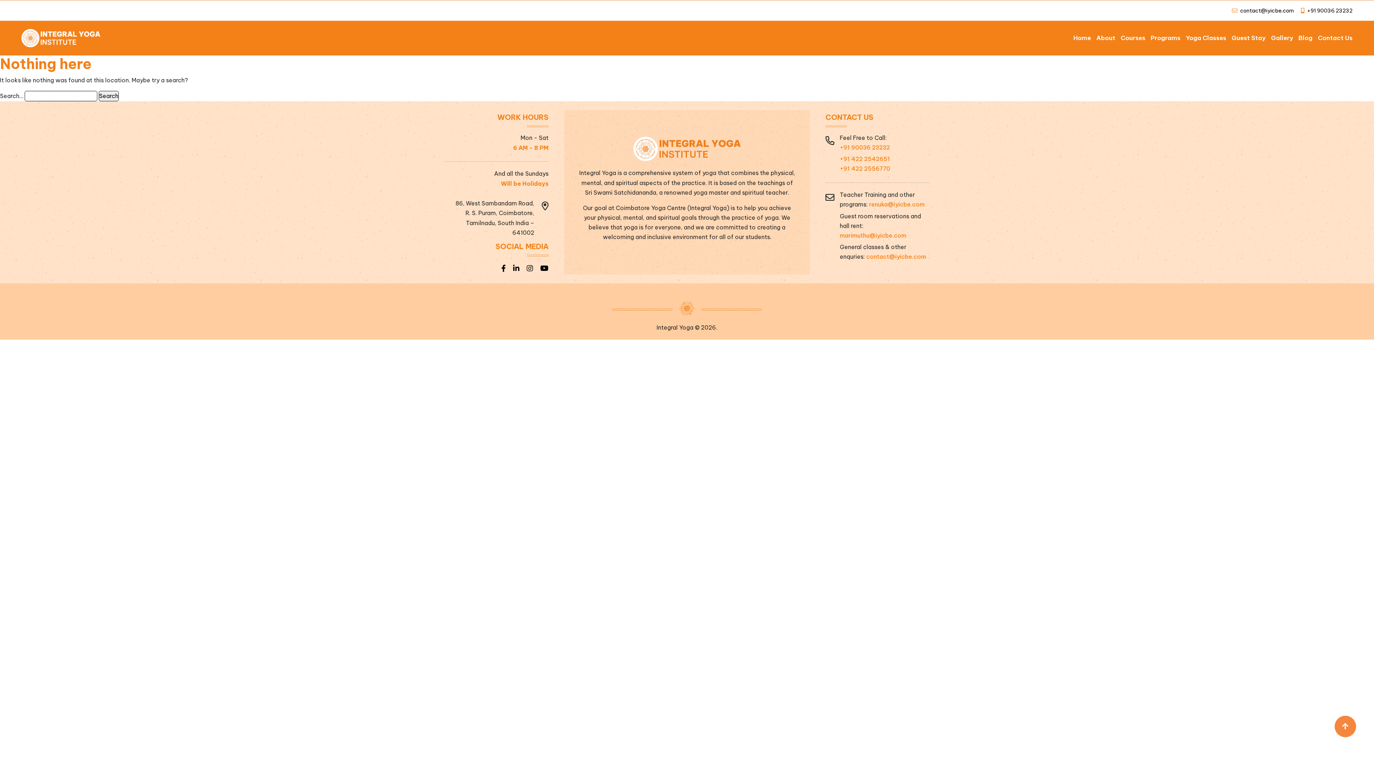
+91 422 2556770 (865, 168)
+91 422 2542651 (865, 158)
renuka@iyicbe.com (897, 204)
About (1105, 38)
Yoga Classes (1206, 38)
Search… (11, 95)
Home (1082, 38)
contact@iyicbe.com (1267, 10)
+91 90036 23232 (1329, 10)
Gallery (1282, 38)
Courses (1133, 38)
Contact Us (1335, 38)
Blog (1305, 38)
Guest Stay (1249, 38)
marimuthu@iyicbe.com (873, 235)
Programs (1165, 38)
